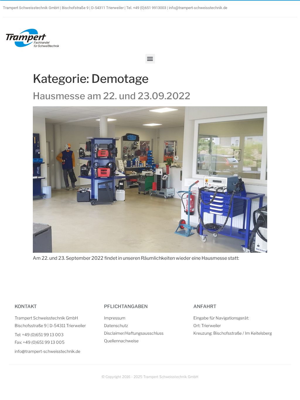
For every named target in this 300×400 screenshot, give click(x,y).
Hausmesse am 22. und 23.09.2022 (111, 96)
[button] (150, 59)
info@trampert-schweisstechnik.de (198, 8)
